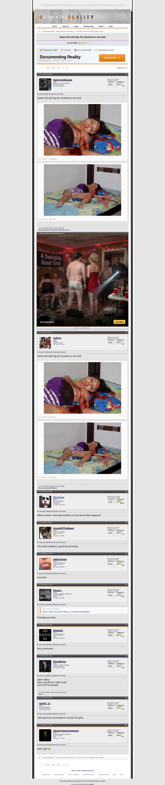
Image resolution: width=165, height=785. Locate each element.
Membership (89, 26)
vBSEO (92, 784)
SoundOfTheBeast (63, 528)
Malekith (58, 630)
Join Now (110, 58)
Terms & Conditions (73, 774)
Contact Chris (46, 774)
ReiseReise (59, 661)
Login (76, 26)
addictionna (60, 559)
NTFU (121, 774)
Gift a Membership (103, 774)
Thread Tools (121, 68)
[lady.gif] (82, 190)
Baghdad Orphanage (87, 770)
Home (54, 26)
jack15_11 (44, 703)
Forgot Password (59, 774)
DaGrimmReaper (62, 80)
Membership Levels (88, 774)
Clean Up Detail (76, 770)
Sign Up (65, 26)
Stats (111, 26)
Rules (101, 26)
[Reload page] (39, 31)
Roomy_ (58, 590)
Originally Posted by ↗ (51, 609)
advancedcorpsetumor (66, 730)
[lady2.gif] (82, 130)
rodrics (57, 338)
